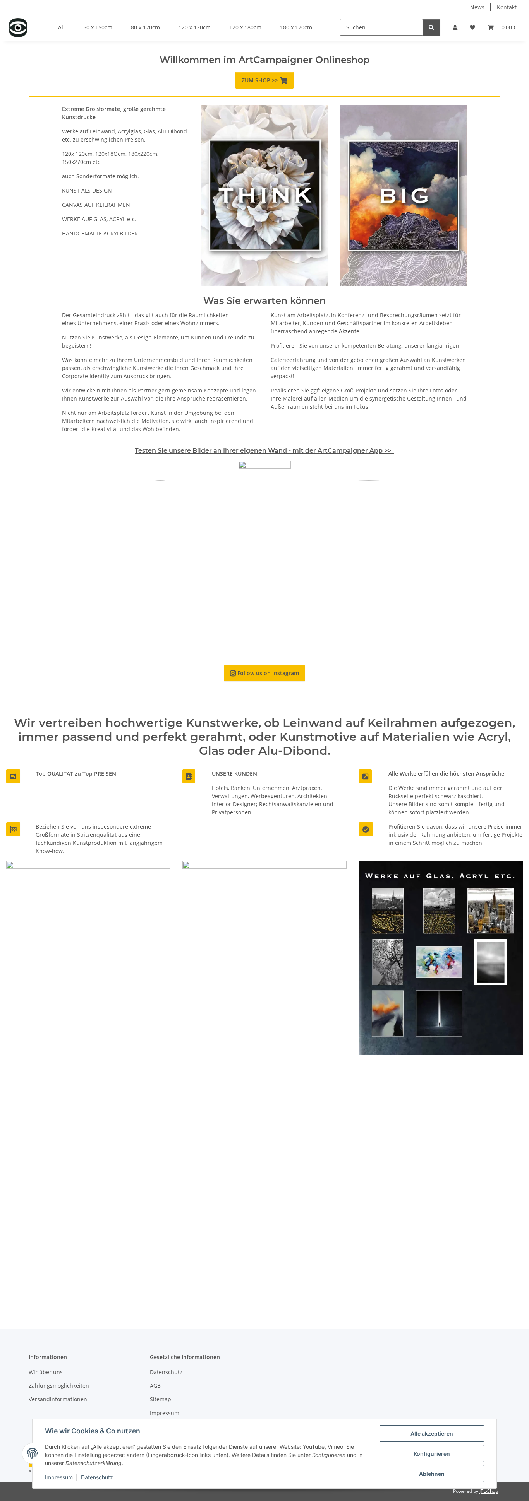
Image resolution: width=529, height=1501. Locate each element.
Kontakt (507, 7)
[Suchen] (431, 27)
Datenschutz (97, 1477)
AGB (155, 1385)
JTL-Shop (488, 1491)
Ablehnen (432, 1473)
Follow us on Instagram (264, 673)
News (477, 7)
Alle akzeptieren (431, 1433)
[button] (455, 27)
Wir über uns (46, 1372)
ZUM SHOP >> (264, 80)
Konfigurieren (432, 1453)
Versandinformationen (58, 1399)
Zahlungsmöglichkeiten (59, 1385)
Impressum (59, 1477)
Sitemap (160, 1399)
